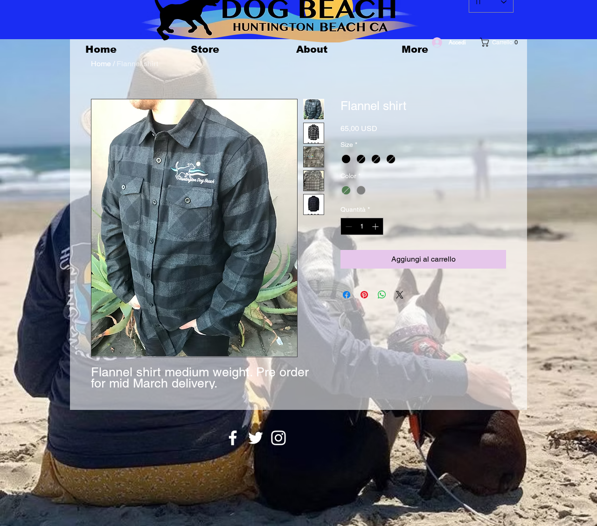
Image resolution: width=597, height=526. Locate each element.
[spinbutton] (362, 226)
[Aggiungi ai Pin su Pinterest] (364, 294)
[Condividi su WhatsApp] (382, 294)
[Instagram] (278, 438)
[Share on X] (399, 294)
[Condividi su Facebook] (346, 294)
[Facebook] (233, 438)
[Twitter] (255, 438)
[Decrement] (348, 226)
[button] (500, 42)
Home (101, 63)
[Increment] (376, 226)
